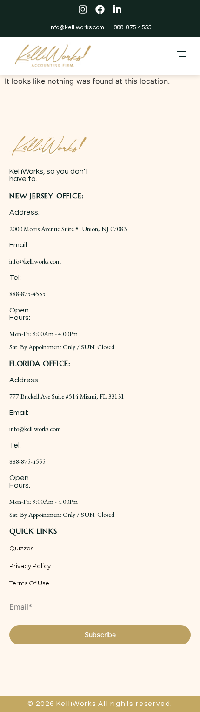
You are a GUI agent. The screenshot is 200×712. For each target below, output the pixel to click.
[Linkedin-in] (117, 9)
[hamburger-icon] (180, 55)
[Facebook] (100, 9)
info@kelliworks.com (35, 261)
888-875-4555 (27, 294)
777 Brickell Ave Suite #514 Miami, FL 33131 (66, 396)
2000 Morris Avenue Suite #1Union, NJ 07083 (68, 228)
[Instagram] (82, 9)
